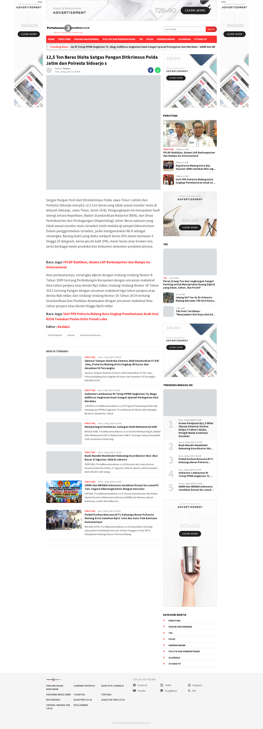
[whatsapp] (158, 70)
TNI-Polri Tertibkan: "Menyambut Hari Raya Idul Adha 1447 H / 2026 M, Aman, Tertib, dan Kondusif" (196, 313)
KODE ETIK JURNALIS (112, 685)
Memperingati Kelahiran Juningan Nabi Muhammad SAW (121, 427)
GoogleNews (170, 690)
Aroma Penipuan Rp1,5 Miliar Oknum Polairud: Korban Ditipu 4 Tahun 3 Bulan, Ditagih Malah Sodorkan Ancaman (196, 430)
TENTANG (106, 694)
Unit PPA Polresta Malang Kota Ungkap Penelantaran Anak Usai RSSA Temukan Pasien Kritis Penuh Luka (195, 181)
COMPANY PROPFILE (84, 685)
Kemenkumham (166, 39)
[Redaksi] (49, 70)
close (39, 1)
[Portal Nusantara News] (68, 29)
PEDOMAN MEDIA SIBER (58, 694)
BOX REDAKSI (53, 699)
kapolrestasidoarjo (90, 335)
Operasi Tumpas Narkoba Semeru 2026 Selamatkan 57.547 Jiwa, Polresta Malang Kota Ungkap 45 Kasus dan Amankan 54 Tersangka (122, 364)
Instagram (197, 685)
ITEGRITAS (79, 694)
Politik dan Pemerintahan (119, 39)
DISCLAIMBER (81, 705)
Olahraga (184, 39)
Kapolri (71, 335)
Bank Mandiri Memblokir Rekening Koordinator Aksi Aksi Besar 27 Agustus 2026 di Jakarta (121, 457)
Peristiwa (64, 39)
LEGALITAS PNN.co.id (113, 699)
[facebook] (151, 70)
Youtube (141, 690)
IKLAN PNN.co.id (83, 699)
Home (51, 39)
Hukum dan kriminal (86, 39)
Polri (149, 39)
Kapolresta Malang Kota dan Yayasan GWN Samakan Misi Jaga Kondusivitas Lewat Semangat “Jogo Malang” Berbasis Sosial (195, 167)
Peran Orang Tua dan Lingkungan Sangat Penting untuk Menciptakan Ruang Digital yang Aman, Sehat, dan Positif (189, 284)
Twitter (167, 685)
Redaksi (66, 68)
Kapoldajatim (55, 335)
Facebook (142, 685)
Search (211, 29)
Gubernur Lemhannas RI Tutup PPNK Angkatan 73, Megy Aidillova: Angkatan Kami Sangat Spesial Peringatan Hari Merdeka (96, 46)
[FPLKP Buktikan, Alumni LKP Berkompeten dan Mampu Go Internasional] (190, 133)
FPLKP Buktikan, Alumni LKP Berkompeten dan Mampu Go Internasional (189, 154)
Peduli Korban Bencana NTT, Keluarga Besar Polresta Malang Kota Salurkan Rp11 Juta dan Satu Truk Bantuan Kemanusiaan (121, 518)
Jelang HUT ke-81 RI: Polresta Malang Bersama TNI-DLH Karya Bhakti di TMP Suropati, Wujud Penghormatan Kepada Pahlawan (196, 299)
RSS (194, 690)
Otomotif (200, 39)
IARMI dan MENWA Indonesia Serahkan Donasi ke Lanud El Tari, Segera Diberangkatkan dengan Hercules (122, 487)
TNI (141, 39)
